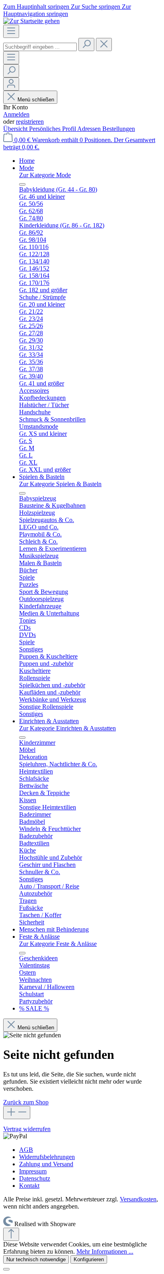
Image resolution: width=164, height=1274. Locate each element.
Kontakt (29, 1185)
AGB (26, 1149)
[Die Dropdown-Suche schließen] (104, 44)
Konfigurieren (89, 1259)
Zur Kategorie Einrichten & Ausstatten (67, 728)
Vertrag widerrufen (27, 1129)
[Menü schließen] (22, 184)
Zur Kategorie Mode (45, 175)
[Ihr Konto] (11, 84)
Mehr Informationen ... (104, 1251)
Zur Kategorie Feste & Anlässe (58, 943)
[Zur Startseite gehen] (31, 21)
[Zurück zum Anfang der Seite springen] (11, 1234)
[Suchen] (86, 44)
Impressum (33, 1171)
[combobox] (40, 47)
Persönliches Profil (53, 128)
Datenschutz (34, 1178)
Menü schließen (36, 100)
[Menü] (11, 31)
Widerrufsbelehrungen (47, 1156)
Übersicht (16, 128)
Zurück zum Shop (26, 1102)
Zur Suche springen (96, 6)
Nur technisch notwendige (36, 1259)
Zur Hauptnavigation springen (67, 10)
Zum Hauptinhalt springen (37, 6)
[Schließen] (6, 1269)
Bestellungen (118, 128)
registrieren (30, 121)
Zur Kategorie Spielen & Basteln (60, 484)
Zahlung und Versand (46, 1164)
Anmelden (16, 114)
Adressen (89, 128)
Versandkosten (138, 1199)
